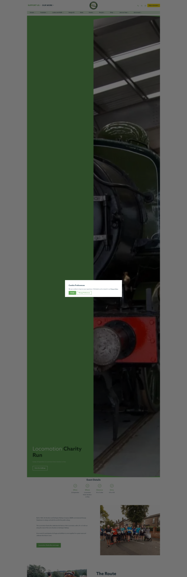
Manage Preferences (84, 292)
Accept (72, 292)
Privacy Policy (114, 289)
